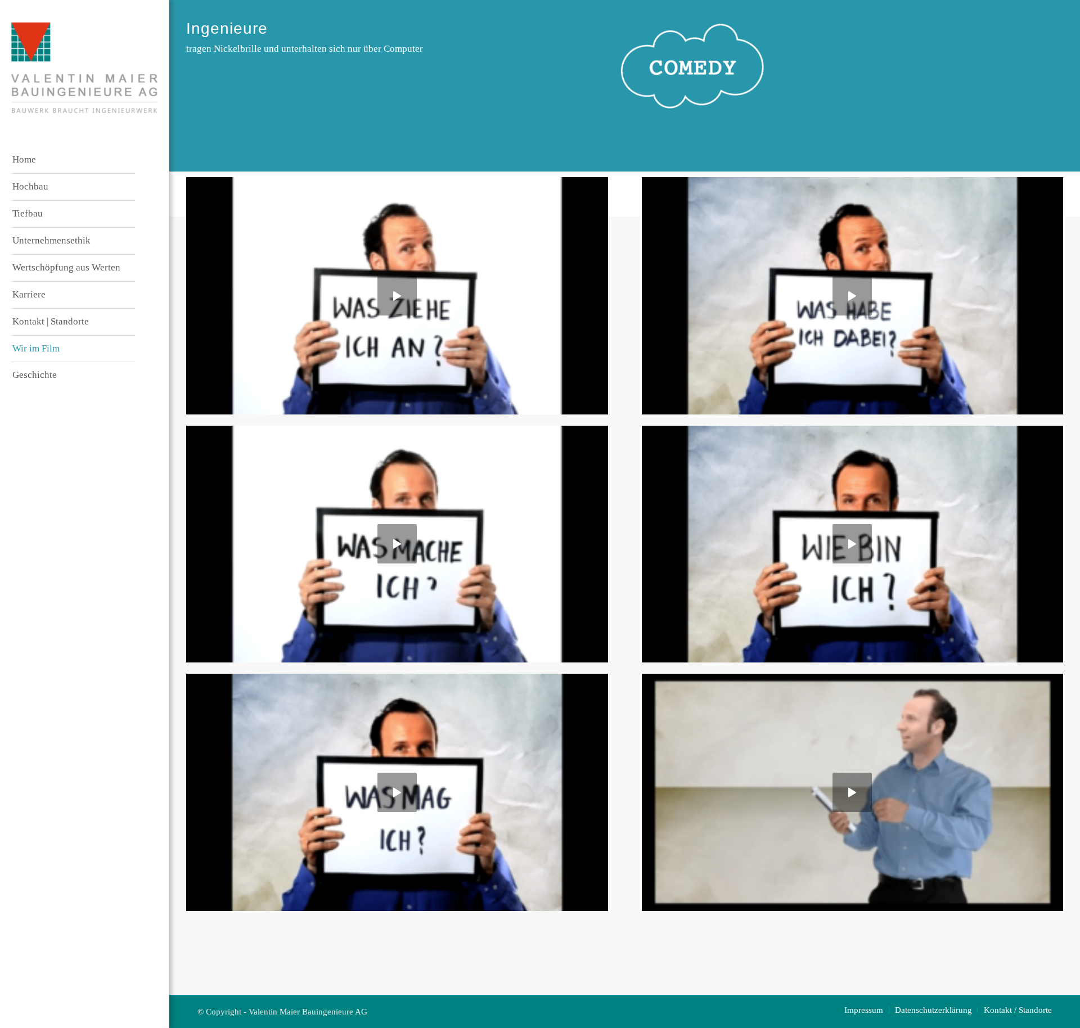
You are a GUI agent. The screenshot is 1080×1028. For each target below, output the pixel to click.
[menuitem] (73, 160)
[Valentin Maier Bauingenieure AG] (84, 67)
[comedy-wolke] (692, 66)
